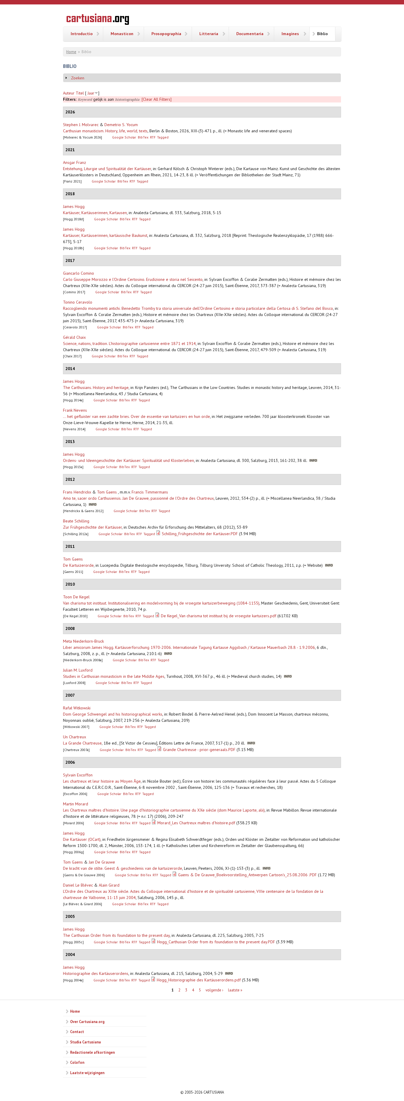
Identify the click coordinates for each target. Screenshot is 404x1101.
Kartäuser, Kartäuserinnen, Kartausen (95, 212)
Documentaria (250, 33)
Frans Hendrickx (77, 492)
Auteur (69, 93)
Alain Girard (109, 885)
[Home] (97, 20)
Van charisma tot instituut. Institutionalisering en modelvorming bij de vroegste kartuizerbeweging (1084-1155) (161, 603)
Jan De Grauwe (102, 862)
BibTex (143, 137)
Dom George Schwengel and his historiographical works (112, 714)
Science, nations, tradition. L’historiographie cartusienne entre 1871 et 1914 (129, 343)
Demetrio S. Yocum (121, 124)
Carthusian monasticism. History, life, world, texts (105, 130)
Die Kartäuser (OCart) (82, 839)
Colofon (77, 1062)
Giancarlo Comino (78, 273)
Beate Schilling (76, 521)
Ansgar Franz (74, 162)
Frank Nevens (75, 410)
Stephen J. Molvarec (80, 124)
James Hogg (74, 206)
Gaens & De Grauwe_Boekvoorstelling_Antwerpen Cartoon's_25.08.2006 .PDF (247, 874)
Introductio (82, 33)
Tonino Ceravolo (77, 302)
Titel (80, 93)
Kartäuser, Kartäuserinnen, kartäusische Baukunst (105, 235)
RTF (153, 137)
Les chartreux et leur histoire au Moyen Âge (102, 781)
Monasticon (122, 33)
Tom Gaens (107, 492)
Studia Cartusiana (85, 1042)
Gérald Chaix (74, 337)
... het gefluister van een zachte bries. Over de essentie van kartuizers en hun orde (136, 416)
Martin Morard (75, 804)
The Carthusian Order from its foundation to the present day (116, 935)
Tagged (163, 137)
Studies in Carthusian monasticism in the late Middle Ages (113, 676)
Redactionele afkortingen (92, 1052)
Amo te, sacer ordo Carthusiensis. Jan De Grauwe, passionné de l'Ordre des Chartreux (138, 498)
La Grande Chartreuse (82, 743)
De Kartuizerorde (78, 565)
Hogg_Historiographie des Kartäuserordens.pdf (199, 980)
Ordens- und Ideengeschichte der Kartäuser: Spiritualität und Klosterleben (128, 460)
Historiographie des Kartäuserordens (95, 973)
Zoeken (77, 78)
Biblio (322, 33)
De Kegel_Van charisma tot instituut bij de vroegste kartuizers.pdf (218, 615)
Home (71, 51)
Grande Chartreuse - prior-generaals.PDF (199, 749)
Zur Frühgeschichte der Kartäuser (92, 527)
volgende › (214, 990)
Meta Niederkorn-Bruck (83, 641)
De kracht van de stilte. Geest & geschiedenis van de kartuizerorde (122, 868)
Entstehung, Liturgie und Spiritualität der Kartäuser (107, 168)
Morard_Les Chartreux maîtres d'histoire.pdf (196, 822)
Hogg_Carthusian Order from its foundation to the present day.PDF (216, 941)
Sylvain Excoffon (78, 775)
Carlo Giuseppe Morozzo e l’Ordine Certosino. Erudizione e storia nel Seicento (133, 279)
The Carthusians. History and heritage (96, 387)
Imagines (290, 33)
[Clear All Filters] (157, 99)
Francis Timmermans (150, 492)
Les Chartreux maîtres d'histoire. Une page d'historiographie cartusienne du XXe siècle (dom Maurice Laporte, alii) (164, 810)
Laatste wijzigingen (87, 1072)
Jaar (91, 93)
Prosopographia (166, 33)
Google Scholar (124, 137)
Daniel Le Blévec (78, 885)
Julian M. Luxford (78, 670)
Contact (77, 1031)
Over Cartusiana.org (87, 1021)
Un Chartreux (74, 737)
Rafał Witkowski (77, 708)
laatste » (235, 990)
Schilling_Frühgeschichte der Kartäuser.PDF (200, 533)
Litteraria (208, 33)
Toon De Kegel (76, 597)
